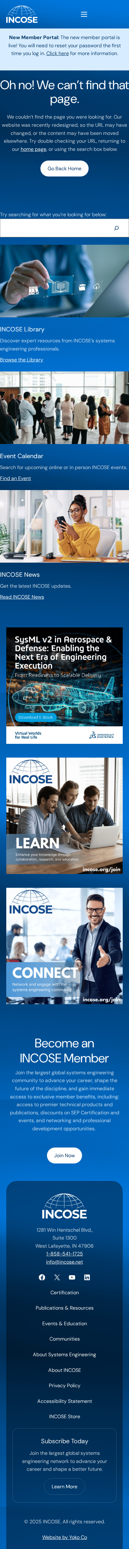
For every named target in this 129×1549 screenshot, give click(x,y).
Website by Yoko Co (64, 1537)
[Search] (116, 228)
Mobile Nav (84, 14)
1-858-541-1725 (64, 1253)
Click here (57, 53)
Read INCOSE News (22, 597)
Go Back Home (64, 168)
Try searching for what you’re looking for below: (53, 214)
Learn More (64, 1486)
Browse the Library (21, 359)
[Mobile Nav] (84, 14)
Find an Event (15, 478)
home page (33, 149)
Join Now (64, 1155)
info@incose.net (64, 1262)
